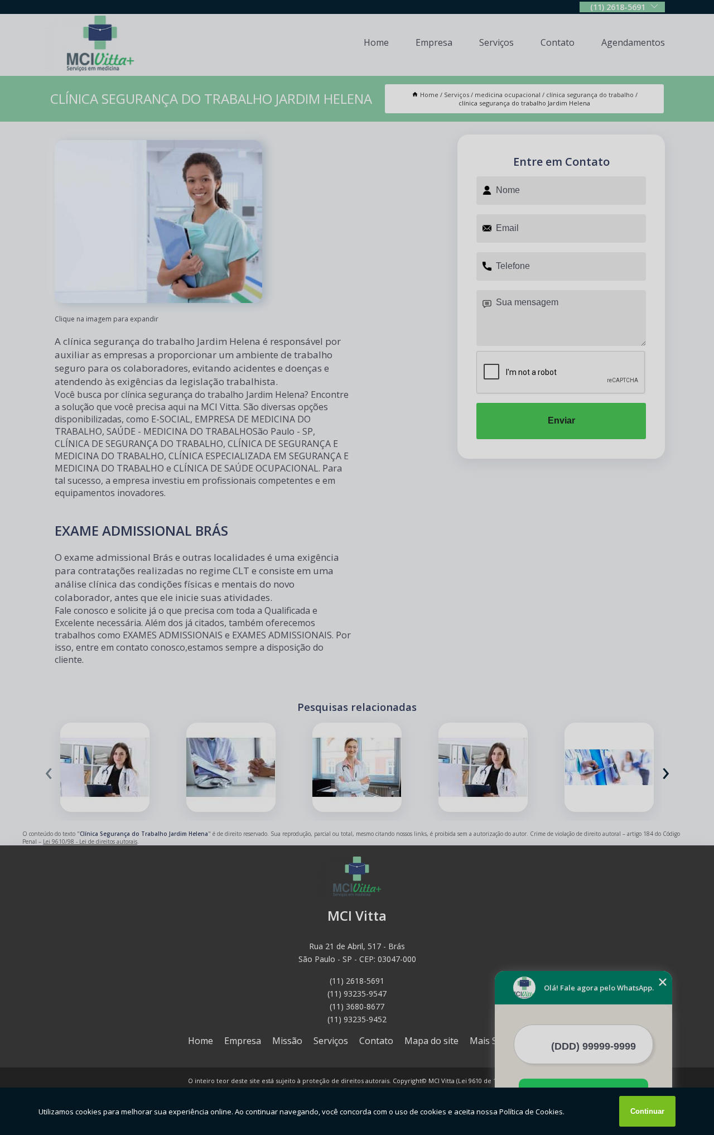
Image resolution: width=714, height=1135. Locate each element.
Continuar (647, 1111)
